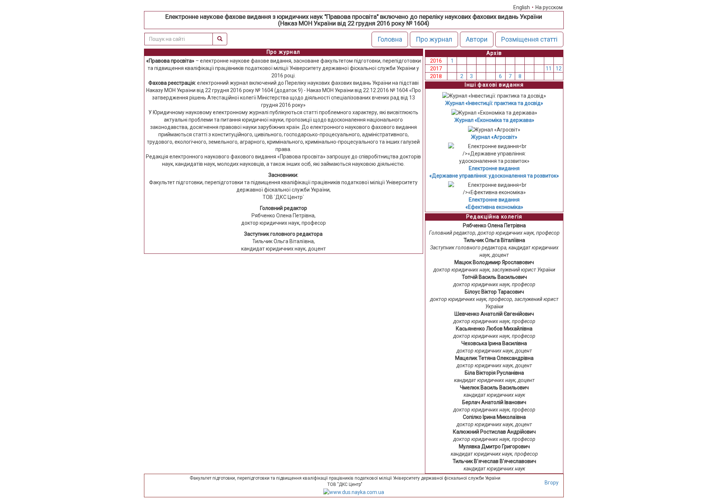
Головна (389, 39)
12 (559, 68)
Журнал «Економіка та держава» (494, 120)
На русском (549, 7)
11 (549, 68)
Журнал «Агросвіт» (494, 137)
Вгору (552, 483)
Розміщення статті (529, 39)
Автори (477, 39)
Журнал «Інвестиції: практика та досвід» (494, 103)
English (521, 7)
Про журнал (434, 39)
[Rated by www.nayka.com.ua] (353, 491)
